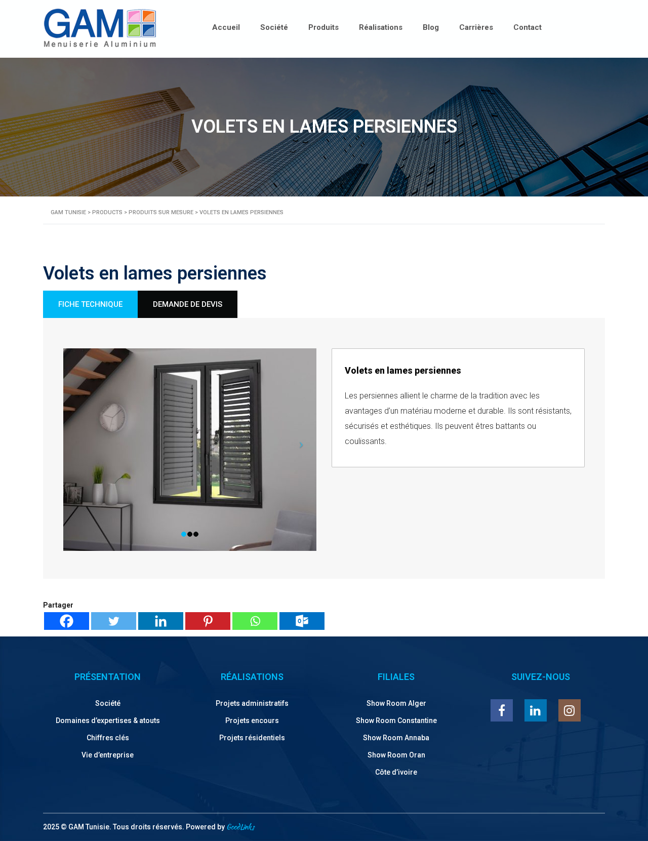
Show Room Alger (396, 703)
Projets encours (252, 720)
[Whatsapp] (254, 621)
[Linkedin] (160, 621)
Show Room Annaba (396, 738)
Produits (323, 27)
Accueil (226, 27)
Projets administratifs (252, 703)
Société (274, 27)
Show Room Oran (396, 755)
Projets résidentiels (252, 738)
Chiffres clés (108, 738)
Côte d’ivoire (396, 772)
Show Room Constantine (396, 720)
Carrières (476, 27)
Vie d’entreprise (108, 755)
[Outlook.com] (302, 621)
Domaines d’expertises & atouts (108, 720)
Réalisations (380, 27)
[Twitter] (113, 621)
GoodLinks (240, 827)
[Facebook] (66, 621)
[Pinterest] (207, 621)
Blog (431, 27)
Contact (527, 27)
